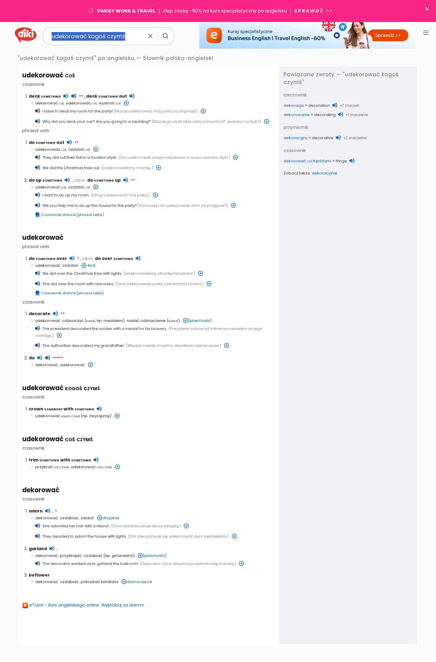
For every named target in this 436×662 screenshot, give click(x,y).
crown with (61, 409)
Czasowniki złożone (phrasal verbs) (72, 214)
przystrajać (71, 555)
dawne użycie (139, 581)
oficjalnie (110, 517)
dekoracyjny (296, 138)
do (32, 358)
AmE (91, 265)
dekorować (49, 103)
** (81, 97)
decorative (322, 138)
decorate (39, 314)
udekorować (48, 75)
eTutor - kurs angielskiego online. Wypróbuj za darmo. (87, 605)
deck (45, 96)
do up (45, 180)
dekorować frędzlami (307, 161)
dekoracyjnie (324, 173)
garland (38, 549)
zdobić (87, 518)
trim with (60, 460)
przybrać (52, 467)
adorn (36, 511)
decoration (319, 105)
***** (58, 358)
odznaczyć (73, 320)
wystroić (110, 103)
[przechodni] (200, 320)
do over (48, 258)
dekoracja (294, 105)
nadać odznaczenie (146, 320)
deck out (106, 96)
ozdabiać (69, 518)
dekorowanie (297, 115)
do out (46, 142)
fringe (341, 161)
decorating (325, 115)
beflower (39, 575)
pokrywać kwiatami (99, 582)
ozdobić (79, 149)
